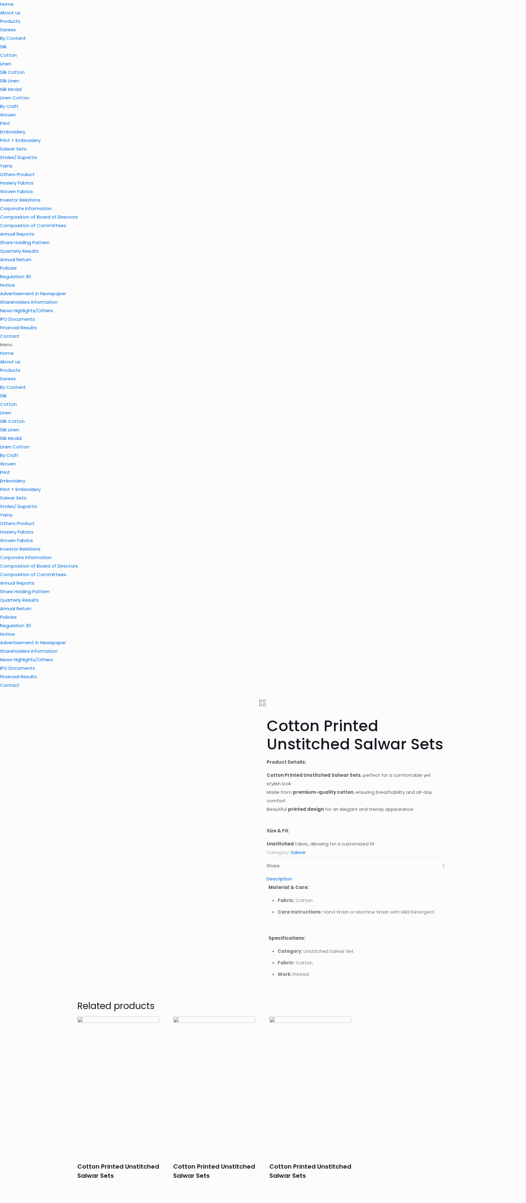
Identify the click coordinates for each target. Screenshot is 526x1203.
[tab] (356, 879)
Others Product (17, 174)
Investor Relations (20, 200)
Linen (5, 63)
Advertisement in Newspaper (33, 293)
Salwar (298, 852)
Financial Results (18, 327)
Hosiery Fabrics (16, 183)
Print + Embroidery (20, 140)
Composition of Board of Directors (39, 217)
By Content (13, 38)
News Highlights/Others (26, 310)
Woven (8, 115)
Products (10, 21)
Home (7, 4)
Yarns (6, 166)
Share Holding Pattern (25, 242)
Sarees (8, 29)
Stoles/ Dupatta (18, 157)
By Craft (9, 106)
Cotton (8, 55)
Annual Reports (17, 234)
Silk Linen (9, 81)
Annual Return (15, 259)
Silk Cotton (12, 72)
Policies (8, 268)
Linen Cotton (14, 98)
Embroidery (12, 132)
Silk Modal (11, 89)
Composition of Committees (33, 225)
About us (10, 12)
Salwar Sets (13, 149)
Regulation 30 (15, 276)
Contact (9, 336)
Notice (7, 285)
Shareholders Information (29, 302)
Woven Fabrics (16, 191)
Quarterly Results (19, 251)
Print (5, 123)
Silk (3, 46)
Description (279, 879)
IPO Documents (17, 319)
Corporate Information (26, 208)
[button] (263, 345)
